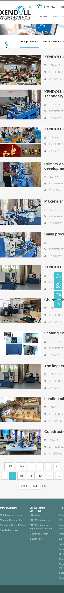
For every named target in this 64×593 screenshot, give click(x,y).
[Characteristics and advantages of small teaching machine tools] (20, 310)
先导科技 (57, 78)
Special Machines (9, 530)
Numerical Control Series (13, 525)
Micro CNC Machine (37, 509)
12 (40, 476)
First (9, 466)
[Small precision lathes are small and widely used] (20, 244)
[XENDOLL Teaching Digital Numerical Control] (20, 277)
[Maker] (20, 212)
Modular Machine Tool (11, 520)
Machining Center (39, 533)
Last (35, 485)
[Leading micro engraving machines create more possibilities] (20, 409)
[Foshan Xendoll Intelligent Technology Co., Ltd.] (15, 12)
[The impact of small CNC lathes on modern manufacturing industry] (20, 376)
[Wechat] (58, 276)
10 (21, 476)
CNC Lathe (35, 515)
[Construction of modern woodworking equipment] (20, 442)
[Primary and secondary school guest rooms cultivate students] (20, 174)
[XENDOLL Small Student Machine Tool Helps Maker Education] (20, 70)
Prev (21, 466)
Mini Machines (10, 508)
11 (30, 476)
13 (49, 476)
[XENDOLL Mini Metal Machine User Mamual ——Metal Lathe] (20, 142)
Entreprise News (29, 41)
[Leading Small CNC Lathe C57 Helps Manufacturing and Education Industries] (20, 343)
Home (43, 16)
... (31, 466)
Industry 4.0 (36, 538)
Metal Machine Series (11, 515)
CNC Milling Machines (41, 520)
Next (24, 485)
